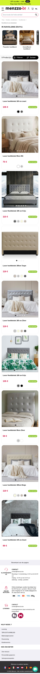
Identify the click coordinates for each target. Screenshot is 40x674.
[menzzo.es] (31, 667)
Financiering (5, 639)
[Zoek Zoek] (36, 14)
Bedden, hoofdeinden (11, 20)
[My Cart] (33, 8)
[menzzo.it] (14, 667)
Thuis (3, 20)
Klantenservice (6, 642)
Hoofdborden (22, 20)
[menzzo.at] (22, 667)
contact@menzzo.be (18, 606)
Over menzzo (5, 651)
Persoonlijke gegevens (8, 655)
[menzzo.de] (9, 667)
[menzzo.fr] (5, 667)
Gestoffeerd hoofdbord (27, 48)
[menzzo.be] (26, 667)
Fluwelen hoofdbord (10, 47)
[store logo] (16, 8)
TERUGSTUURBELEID (8, 632)
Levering (4, 629)
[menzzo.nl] (18, 667)
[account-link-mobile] (29, 8)
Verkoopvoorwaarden (8, 658)
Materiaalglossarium (7, 636)
